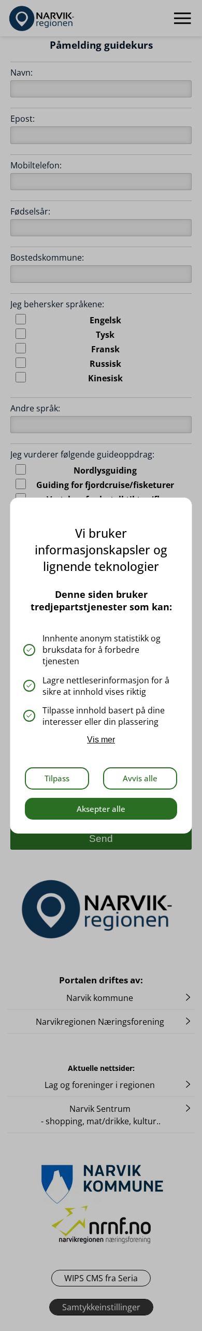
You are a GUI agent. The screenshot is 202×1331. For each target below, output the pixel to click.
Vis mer (101, 739)
